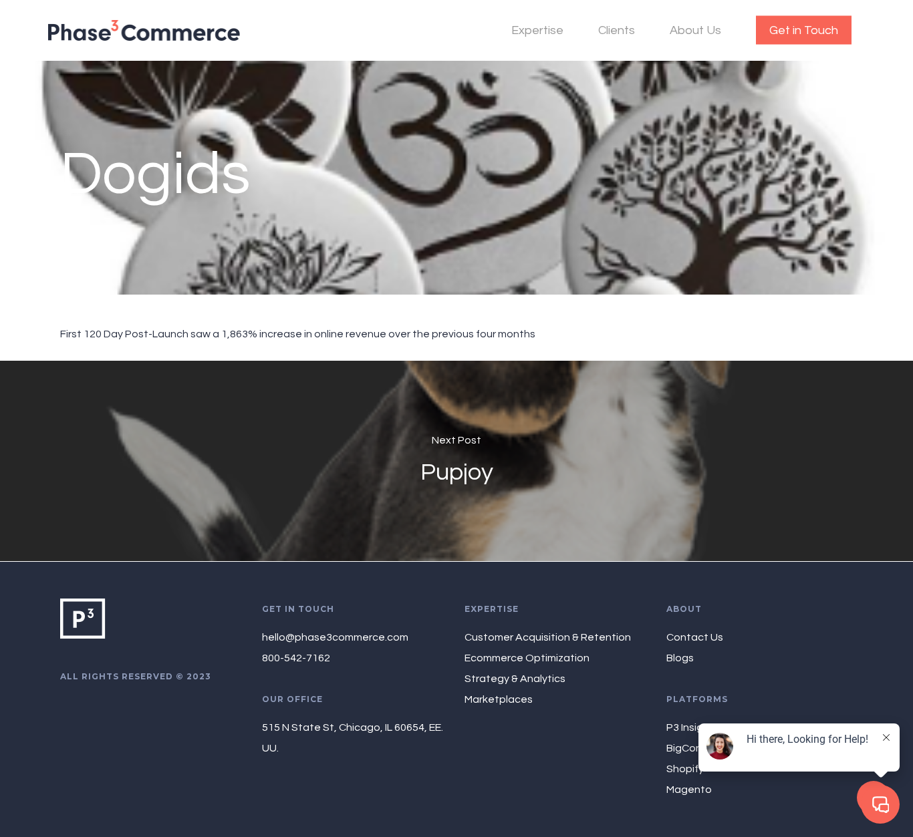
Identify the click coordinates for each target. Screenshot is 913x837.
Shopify (685, 769)
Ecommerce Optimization (527, 658)
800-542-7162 (296, 658)
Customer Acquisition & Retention (548, 637)
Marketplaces (499, 699)
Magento (689, 789)
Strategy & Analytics (515, 678)
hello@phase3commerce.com (335, 637)
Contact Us (694, 637)
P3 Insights (692, 727)
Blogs (680, 658)
